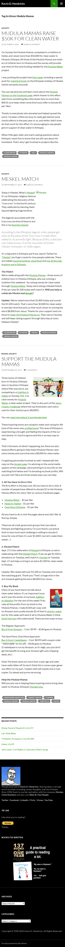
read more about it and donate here (28, 417)
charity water (34, 697)
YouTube (49, 800)
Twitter (5, 800)
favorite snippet (20, 224)
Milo (34, 153)
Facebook (14, 800)
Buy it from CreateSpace (14, 640)
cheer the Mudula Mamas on (25, 314)
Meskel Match (20, 179)
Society (5, 28)
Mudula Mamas (47, 153)
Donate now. (36, 686)
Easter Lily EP (8, 744)
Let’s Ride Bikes (9, 733)
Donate (43, 557)
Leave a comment (32, 44)
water (56, 701)
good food (36, 260)
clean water (9, 153)
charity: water (54, 611)
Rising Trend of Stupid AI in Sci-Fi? (18, 728)
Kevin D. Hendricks (13, 3)
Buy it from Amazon (12, 629)
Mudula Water (55, 66)
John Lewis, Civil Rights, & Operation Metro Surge (25, 749)
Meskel (30, 192)
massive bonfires (21, 260)
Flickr (32, 800)
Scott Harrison (9, 618)
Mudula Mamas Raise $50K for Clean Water (30, 36)
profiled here (31, 428)
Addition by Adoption (14, 697)
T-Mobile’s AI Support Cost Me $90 (18, 738)
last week (38, 77)
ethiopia (23, 153)
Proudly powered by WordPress (14, 943)
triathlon (44, 701)
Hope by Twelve (13, 503)
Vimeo (40, 800)
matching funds (19, 80)
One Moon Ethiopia (15, 507)
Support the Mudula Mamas (29, 361)
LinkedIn (24, 800)
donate (29, 293)
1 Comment (31, 370)
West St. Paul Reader (39, 794)
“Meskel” (6, 257)
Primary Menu (61, 3)
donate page (20, 464)
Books (5, 354)
